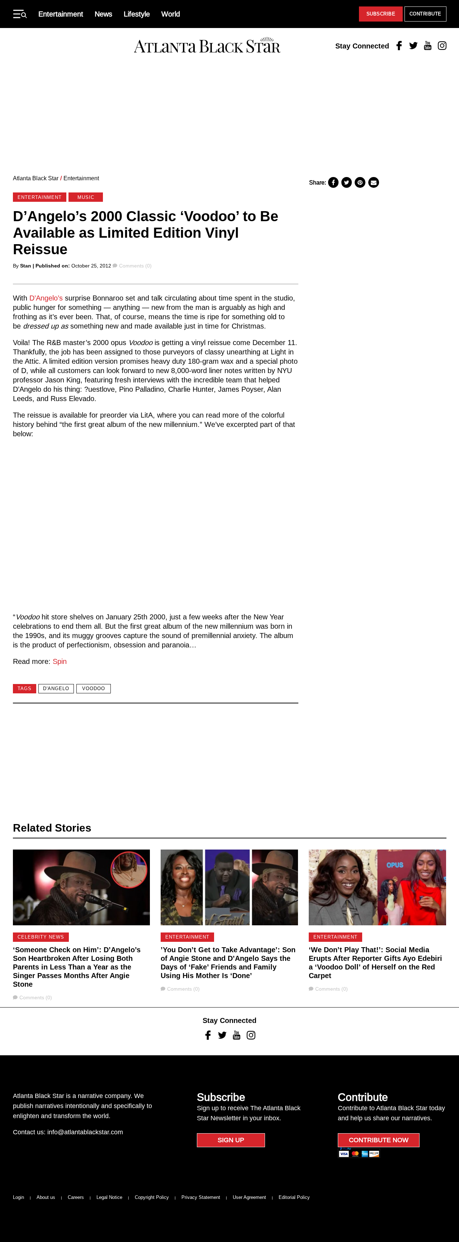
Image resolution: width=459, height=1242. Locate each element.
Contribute (425, 14)
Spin (60, 661)
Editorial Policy (294, 1197)
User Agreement (249, 1197)
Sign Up (231, 1140)
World (170, 14)
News (103, 14)
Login (18, 1197)
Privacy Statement (200, 1197)
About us (46, 1197)
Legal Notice (109, 1197)
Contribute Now (378, 1140)
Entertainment (60, 14)
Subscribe (381, 14)
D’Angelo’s (46, 298)
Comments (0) (135, 266)
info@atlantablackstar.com (85, 1132)
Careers (76, 1197)
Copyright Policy (152, 1197)
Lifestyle (137, 14)
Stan (25, 266)
